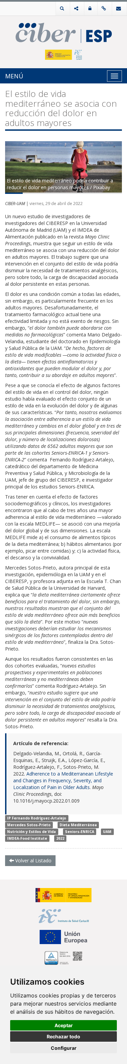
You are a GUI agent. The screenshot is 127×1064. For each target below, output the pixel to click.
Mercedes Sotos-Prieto (28, 824)
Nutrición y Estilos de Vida (31, 831)
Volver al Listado (32, 860)
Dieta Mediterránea (78, 824)
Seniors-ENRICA (79, 831)
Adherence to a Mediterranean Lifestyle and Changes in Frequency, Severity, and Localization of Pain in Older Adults (63, 780)
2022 (60, 838)
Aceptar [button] (64, 1025)
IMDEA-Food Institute (27, 838)
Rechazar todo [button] (63, 1036)
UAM (107, 831)
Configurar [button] (64, 1048)
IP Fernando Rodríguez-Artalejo (36, 818)
